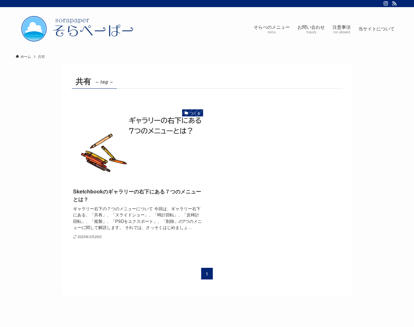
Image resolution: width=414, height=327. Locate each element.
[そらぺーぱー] (80, 28)
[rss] (394, 3)
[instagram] (386, 3)
